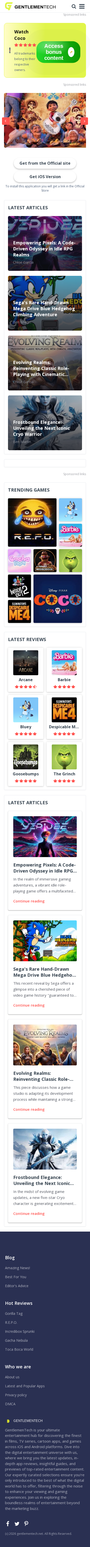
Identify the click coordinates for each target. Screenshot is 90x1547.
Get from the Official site (45, 163)
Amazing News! (17, 1267)
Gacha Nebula (16, 1340)
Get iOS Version (45, 176)
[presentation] (6, 121)
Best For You (15, 1276)
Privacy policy (16, 1395)
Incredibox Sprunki (19, 1331)
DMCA (10, 1403)
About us (12, 1377)
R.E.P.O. (11, 1322)
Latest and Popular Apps (25, 1386)
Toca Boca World (19, 1349)
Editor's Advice (16, 1285)
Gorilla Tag (13, 1313)
